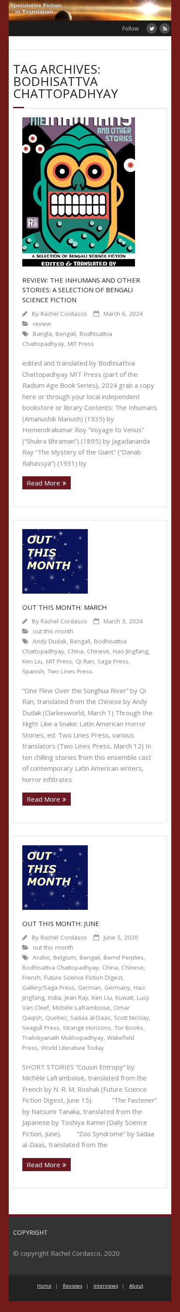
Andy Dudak (49, 641)
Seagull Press (40, 1028)
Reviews (72, 1285)
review (42, 324)
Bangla (42, 334)
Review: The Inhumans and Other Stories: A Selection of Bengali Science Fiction (81, 290)
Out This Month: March (64, 607)
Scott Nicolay (131, 1018)
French (31, 977)
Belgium (64, 957)
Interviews (105, 1285)
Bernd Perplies (124, 957)
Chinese (98, 651)
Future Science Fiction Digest (83, 977)
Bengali (65, 334)
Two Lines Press (70, 671)
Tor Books (128, 1028)
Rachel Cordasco (64, 314)
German (89, 987)
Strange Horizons (87, 1028)
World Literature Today (72, 1048)
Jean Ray (76, 997)
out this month (53, 631)
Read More (43, 482)
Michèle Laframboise (81, 1007)
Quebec (56, 1018)
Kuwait (124, 997)
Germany (117, 987)
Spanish (33, 671)
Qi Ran (85, 661)
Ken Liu (32, 661)
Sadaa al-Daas (90, 1018)
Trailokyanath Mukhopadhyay (63, 1038)
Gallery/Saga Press (48, 987)
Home (44, 1285)
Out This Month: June (60, 923)
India (54, 997)
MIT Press (81, 344)
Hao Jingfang (130, 651)
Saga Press (112, 661)
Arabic (41, 957)
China (75, 651)
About (136, 1285)
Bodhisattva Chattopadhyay (60, 967)
